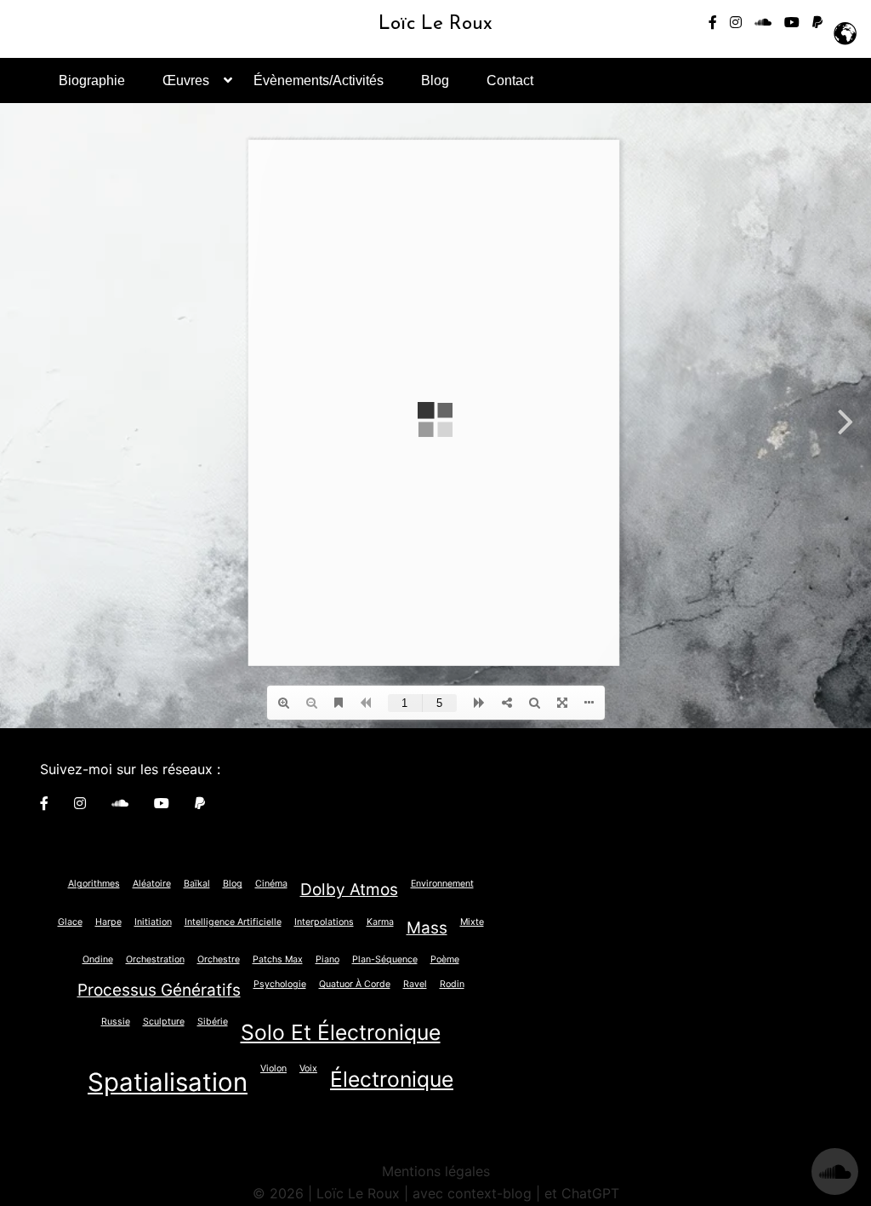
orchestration (155, 959)
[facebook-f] (713, 22)
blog (232, 883)
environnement (442, 883)
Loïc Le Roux (435, 24)
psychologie (279, 984)
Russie (115, 1021)
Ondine (98, 959)
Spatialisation (168, 1082)
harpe (108, 921)
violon (273, 1068)
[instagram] (736, 22)
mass (427, 928)
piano (327, 959)
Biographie (92, 80)
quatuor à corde (354, 984)
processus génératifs (159, 990)
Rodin (452, 984)
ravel (415, 984)
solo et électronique (341, 1032)
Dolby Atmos (349, 889)
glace (70, 921)
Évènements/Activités (318, 80)
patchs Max (278, 959)
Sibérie (212, 1021)
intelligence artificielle (233, 921)
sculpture (164, 1021)
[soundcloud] (762, 22)
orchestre (218, 959)
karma (380, 921)
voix (308, 1068)
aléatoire (152, 883)
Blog (435, 80)
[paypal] (817, 22)
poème (444, 959)
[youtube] (792, 22)
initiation (153, 921)
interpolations (324, 921)
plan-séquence (385, 959)
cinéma (271, 883)
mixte (472, 921)
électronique (391, 1079)
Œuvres (185, 80)
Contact (510, 80)
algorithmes (94, 883)
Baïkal (197, 883)
